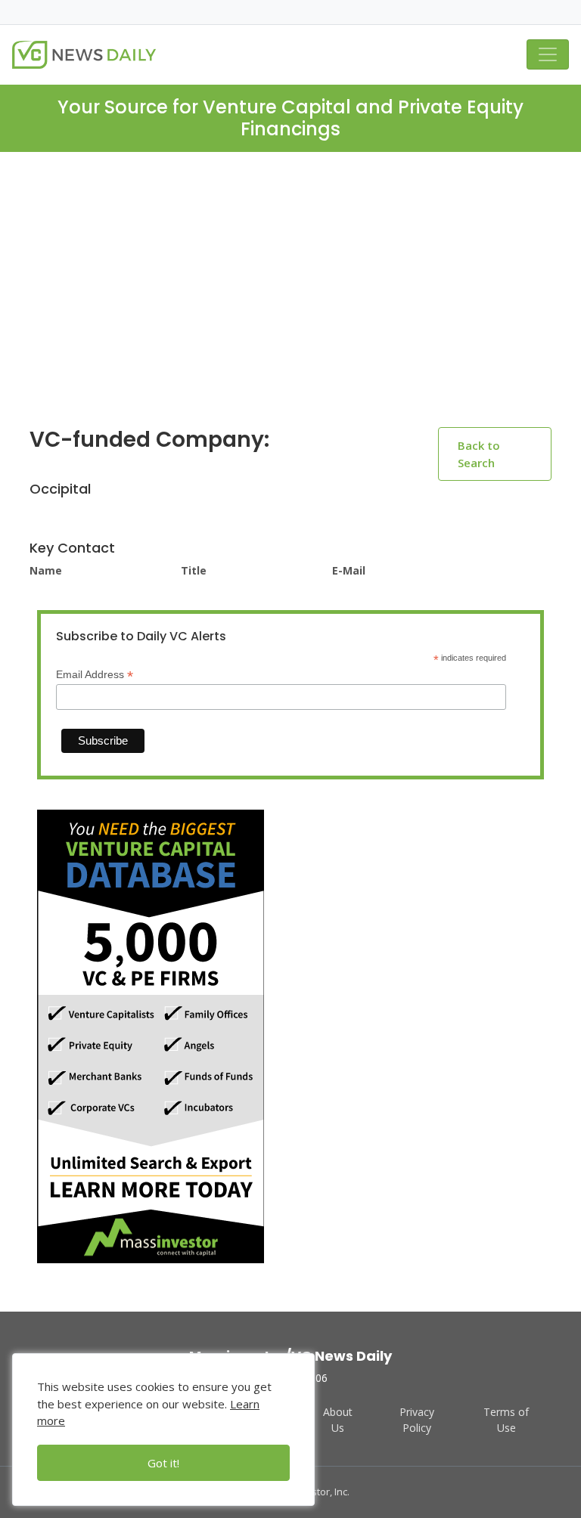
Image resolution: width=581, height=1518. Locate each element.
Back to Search (479, 454)
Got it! (163, 1462)
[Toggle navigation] (548, 54)
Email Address (94, 675)
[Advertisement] (290, 301)
